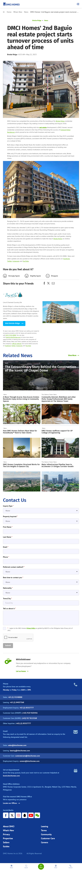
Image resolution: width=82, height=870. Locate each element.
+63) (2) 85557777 (23, 723)
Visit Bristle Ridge (12, 323)
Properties (8, 838)
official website (16, 343)
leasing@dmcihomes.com (20, 750)
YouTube (26, 261)
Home (9, 12)
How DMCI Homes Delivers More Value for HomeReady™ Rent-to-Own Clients (20, 432)
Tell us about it (9, 608)
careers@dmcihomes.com (29, 761)
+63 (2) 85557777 (27, 708)
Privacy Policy (31, 628)
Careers (44, 842)
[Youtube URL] (31, 815)
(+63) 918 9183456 (30, 713)
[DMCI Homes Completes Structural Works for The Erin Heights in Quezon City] (21, 481)
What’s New (8, 830)
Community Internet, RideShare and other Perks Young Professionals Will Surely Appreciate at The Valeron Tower (59, 399)
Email (5, 547)
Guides (6, 846)
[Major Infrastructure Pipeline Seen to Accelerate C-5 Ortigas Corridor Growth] (60, 481)
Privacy (6, 834)
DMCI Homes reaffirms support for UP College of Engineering (57, 432)
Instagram (15, 261)
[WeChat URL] (37, 815)
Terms (44, 830)
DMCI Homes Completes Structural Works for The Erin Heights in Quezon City (21, 465)
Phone (6, 557)
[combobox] (41, 510)
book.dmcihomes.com (11, 776)
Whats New (17, 12)
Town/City (7, 598)
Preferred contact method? (14, 567)
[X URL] (12, 815)
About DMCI (8, 826)
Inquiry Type (8, 506)
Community (46, 834)
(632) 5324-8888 (11, 335)
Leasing (44, 826)
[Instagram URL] (18, 815)
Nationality (8, 588)
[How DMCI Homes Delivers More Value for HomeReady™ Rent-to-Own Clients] (21, 448)
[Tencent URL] (24, 815)
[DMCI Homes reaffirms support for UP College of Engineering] (60, 448)
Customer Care (48, 838)
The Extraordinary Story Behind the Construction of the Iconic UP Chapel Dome (40, 368)
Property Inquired (10, 516)
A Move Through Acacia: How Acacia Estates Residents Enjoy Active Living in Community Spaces (21, 399)
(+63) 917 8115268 (29, 718)
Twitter (9, 261)
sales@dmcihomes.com (17, 745)
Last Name (7, 537)
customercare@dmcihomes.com (27, 756)
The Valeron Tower (47, 394)
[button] (8, 645)
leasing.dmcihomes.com (13, 337)
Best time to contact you (13, 577)
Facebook (66, 259)
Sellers (6, 842)
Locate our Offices (10, 803)
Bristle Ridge (36, 20)
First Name (7, 527)
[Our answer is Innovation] (60, 312)
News (26, 12)
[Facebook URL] (5, 815)
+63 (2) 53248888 (15, 697)
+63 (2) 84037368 (17, 702)
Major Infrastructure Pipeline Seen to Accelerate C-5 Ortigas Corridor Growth (58, 465)
